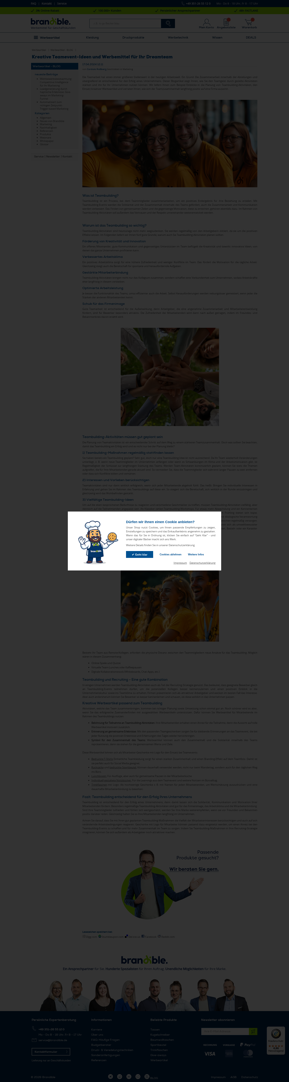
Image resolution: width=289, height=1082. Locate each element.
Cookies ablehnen (170, 554)
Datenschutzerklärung (202, 563)
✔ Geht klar (139, 554)
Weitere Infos (196, 554)
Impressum (180, 563)
